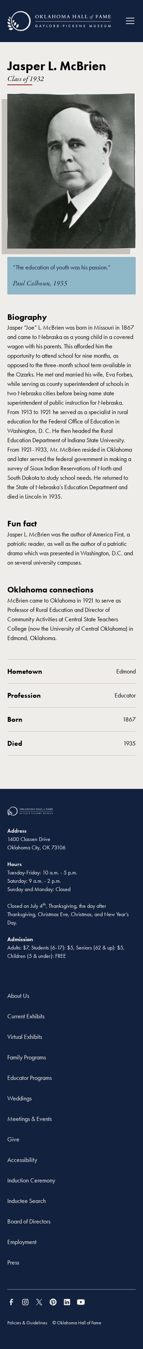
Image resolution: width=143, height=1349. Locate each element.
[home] (59, 21)
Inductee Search (26, 1201)
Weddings (19, 1098)
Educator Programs (29, 1078)
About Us (18, 996)
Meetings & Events (29, 1119)
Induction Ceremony (31, 1180)
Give (13, 1139)
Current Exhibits (25, 1016)
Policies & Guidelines (27, 1322)
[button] (127, 21)
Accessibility (22, 1160)
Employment (21, 1242)
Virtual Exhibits (24, 1037)
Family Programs (26, 1057)
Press (13, 1262)
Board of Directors (28, 1221)
